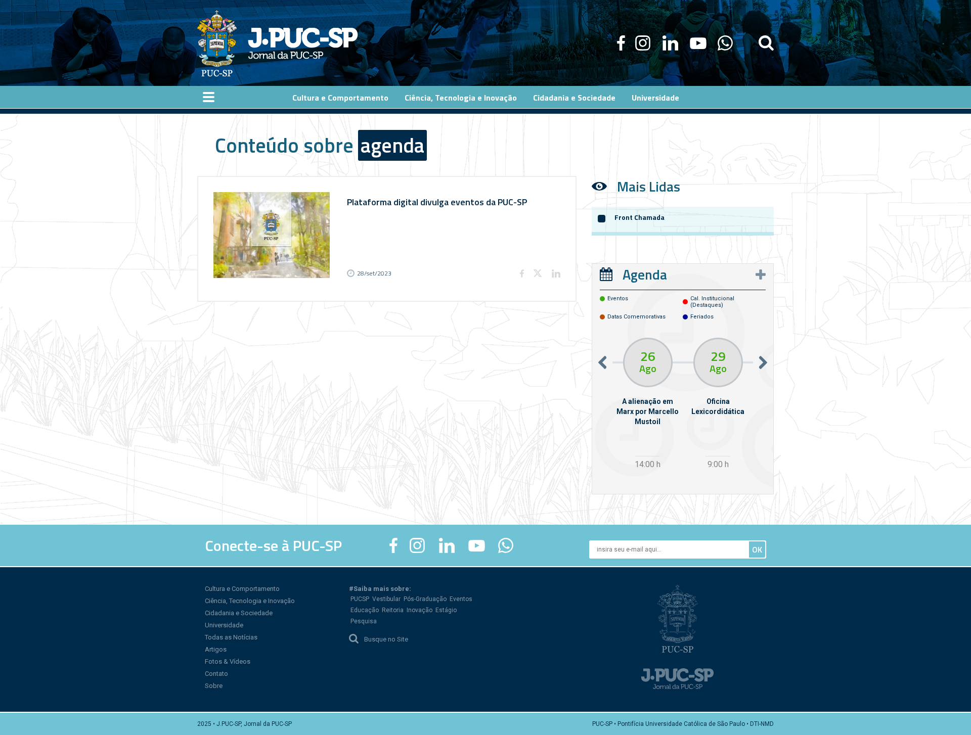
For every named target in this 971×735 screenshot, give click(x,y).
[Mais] (761, 274)
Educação (364, 610)
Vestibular (386, 599)
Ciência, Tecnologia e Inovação (250, 601)
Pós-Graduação (425, 599)
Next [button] (763, 362)
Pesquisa (363, 621)
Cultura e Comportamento (242, 588)
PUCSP (359, 599)
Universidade (224, 625)
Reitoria (393, 610)
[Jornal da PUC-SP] (277, 43)
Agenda (645, 274)
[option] (647, 404)
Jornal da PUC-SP (303, 43)
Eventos (461, 599)
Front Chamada (639, 217)
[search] (766, 43)
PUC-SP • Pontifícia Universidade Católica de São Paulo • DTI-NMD (683, 723)
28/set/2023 (374, 273)
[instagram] (642, 43)
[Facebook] (621, 43)
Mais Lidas (648, 186)
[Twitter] (537, 273)
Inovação (419, 610)
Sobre (214, 686)
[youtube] (698, 43)
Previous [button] (602, 362)
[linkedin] (670, 43)
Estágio (446, 610)
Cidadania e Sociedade (239, 613)
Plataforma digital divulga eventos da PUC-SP (437, 202)
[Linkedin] (555, 273)
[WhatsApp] (725, 43)
